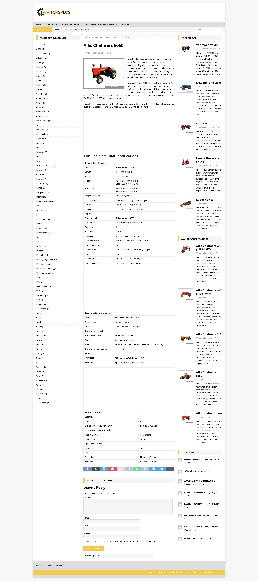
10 (219, 48)
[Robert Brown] (180, 493)
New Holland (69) (43, 286)
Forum (125, 24)
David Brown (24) (43, 120)
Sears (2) (40, 331)
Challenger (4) (42, 103)
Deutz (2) (40, 125)
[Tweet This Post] (96, 469)
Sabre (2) (40, 313)
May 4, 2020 (92, 53)
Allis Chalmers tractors (194, 239)
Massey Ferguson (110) (46, 259)
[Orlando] (180, 472)
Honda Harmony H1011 (207, 160)
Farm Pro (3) (41, 143)
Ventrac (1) (41, 367)
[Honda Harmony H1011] (186, 174)
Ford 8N (201, 123)
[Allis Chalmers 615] (186, 348)
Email (86, 525)
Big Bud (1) (41, 71)
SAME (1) (40, 317)
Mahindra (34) (42, 255)
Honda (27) (41, 188)
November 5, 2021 (205, 338)
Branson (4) (41, 85)
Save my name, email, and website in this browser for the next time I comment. (120, 541)
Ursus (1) (40, 358)
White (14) (40, 385)
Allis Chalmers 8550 (206, 373)
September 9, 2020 (206, 48)
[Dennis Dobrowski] (180, 461)
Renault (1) (41, 304)
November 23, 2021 (206, 253)
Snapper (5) (41, 349)
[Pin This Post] (112, 469)
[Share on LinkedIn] (104, 469)
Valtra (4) (40, 362)
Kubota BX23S (205, 199)
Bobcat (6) (40, 76)
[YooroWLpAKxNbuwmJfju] (180, 528)
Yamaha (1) (41, 389)
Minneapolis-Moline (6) (46, 273)
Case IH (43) (41, 94)
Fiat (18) (39, 156)
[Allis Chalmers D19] (186, 427)
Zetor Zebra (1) (43, 402)
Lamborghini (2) (43, 232)
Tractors (52, 24)
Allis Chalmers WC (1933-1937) (208, 247)
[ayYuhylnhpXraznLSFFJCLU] (180, 482)
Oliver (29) (40, 290)
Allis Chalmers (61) (44, 58)
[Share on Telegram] (153, 469)
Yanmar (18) (41, 393)
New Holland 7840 (208, 82)
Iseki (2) (39, 205)
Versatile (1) (41, 371)
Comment (87, 497)
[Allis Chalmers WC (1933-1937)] (186, 263)
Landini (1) (40, 237)
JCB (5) (39, 214)
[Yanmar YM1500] (186, 58)
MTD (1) (40, 282)
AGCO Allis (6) (42, 49)
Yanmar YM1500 (207, 45)
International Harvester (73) (48, 201)
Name (86, 518)
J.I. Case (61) (41, 210)
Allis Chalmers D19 (209, 413)
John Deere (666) (43, 219)
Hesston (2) (41, 179)
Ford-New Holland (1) (45, 165)
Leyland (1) (41, 246)
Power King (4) (42, 295)
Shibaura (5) (41, 335)
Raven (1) (40, 299)
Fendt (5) (40, 147)
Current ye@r (89, 555)
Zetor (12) (40, 398)
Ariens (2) (40, 62)
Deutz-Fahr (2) (42, 134)
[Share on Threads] (170, 469)
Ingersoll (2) (41, 196)
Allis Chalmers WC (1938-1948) (208, 291)
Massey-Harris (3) (44, 264)
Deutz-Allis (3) (42, 129)
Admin (103, 53)
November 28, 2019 (206, 203)
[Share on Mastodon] (145, 469)
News (38, 24)
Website (86, 533)
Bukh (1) (40, 89)
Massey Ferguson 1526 (194, 484)
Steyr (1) (40, 340)
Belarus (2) (41, 67)
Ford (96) (40, 161)
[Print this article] (129, 469)
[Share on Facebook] (87, 469)
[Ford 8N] (186, 136)
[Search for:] (208, 29)
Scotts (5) (40, 326)
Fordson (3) (41, 170)
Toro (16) (40, 353)
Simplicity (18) (42, 344)
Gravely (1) (41, 174)
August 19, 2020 (204, 379)
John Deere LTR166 (203, 538)
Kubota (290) (42, 228)
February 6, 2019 (205, 165)
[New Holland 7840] (186, 98)
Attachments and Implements (100, 24)
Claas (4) (40, 107)
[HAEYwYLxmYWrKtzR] (180, 516)
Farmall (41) (41, 138)
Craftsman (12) (42, 111)
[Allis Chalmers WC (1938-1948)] (186, 307)
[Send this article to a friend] (121, 469)
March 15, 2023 (204, 86)
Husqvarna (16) (42, 192)
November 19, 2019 (206, 127)
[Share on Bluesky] (162, 469)
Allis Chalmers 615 (208, 334)
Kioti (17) (40, 223)
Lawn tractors (70, 24)
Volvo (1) (40, 376)
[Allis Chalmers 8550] (186, 387)
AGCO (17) (40, 44)
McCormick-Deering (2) (46, 268)
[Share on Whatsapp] (137, 469)
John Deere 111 (204, 471)
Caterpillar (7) (42, 98)
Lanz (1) (39, 241)
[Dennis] (180, 539)
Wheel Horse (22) (43, 380)
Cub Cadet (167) (43, 116)
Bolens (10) (41, 80)
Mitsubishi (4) (42, 277)
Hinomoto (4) (42, 183)
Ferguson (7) (41, 152)
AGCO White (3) (43, 53)
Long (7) (40, 250)
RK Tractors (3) (42, 308)
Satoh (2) (40, 322)
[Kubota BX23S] (186, 213)
